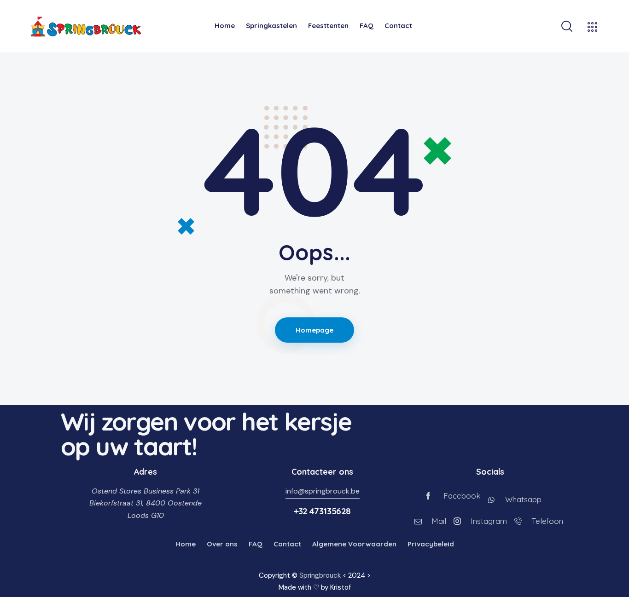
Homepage (315, 330)
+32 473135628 (322, 511)
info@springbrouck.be (322, 491)
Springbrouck (320, 575)
